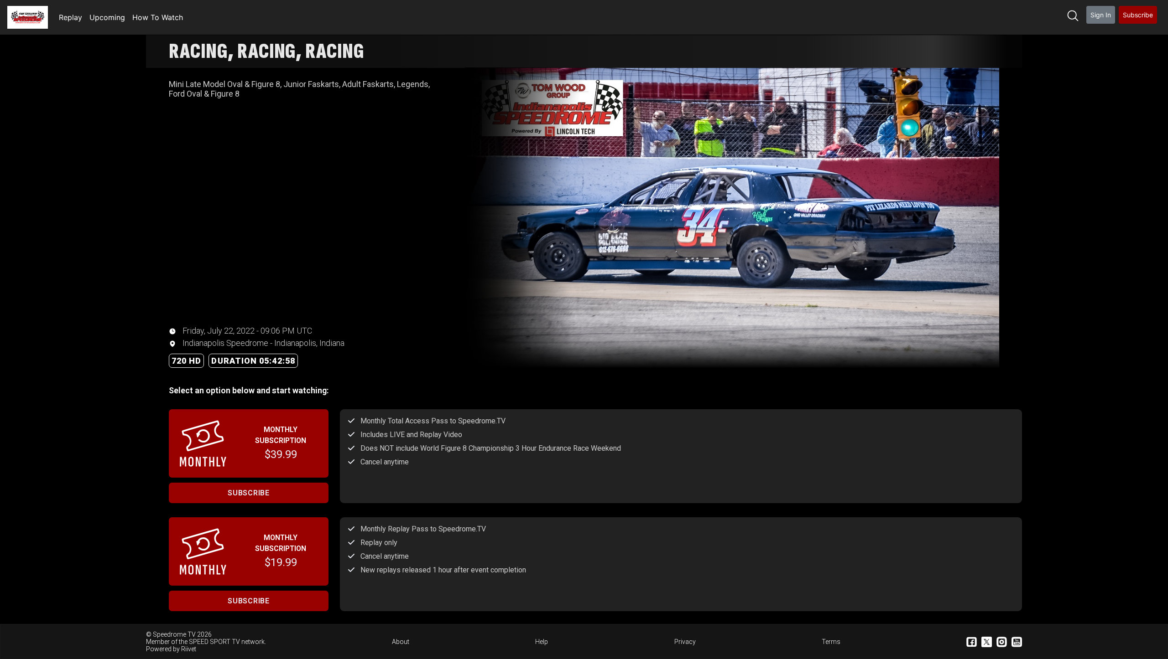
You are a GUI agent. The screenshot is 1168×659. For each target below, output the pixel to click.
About (400, 641)
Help (541, 641)
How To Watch (157, 17)
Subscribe (1138, 15)
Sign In (1100, 15)
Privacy (685, 641)
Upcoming (107, 17)
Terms (831, 641)
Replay (70, 17)
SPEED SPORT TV (214, 641)
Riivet (188, 649)
